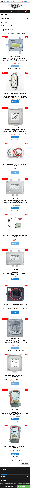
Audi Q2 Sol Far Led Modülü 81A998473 (15, 94)
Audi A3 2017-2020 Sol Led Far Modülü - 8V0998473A (15, 447)
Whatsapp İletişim (24, 486)
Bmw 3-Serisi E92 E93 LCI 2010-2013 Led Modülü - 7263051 (15, 165)
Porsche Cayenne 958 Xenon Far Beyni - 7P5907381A (15, 130)
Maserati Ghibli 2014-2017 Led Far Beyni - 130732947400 (15, 341)
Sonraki (19, 460)
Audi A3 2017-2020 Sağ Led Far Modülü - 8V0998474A (15, 411)
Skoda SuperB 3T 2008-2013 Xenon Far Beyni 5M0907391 (15, 271)
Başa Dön (25, 463)
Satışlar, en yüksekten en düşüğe (9, 30)
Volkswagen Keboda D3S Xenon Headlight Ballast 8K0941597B (15, 59)
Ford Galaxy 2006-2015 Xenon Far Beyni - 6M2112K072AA (15, 200)
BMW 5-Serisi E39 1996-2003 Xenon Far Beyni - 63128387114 (15, 236)
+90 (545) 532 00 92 (10, 1)
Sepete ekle (15, 66)
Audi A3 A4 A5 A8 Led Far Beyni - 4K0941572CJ (15, 305)
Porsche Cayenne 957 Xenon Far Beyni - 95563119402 (15, 376)
